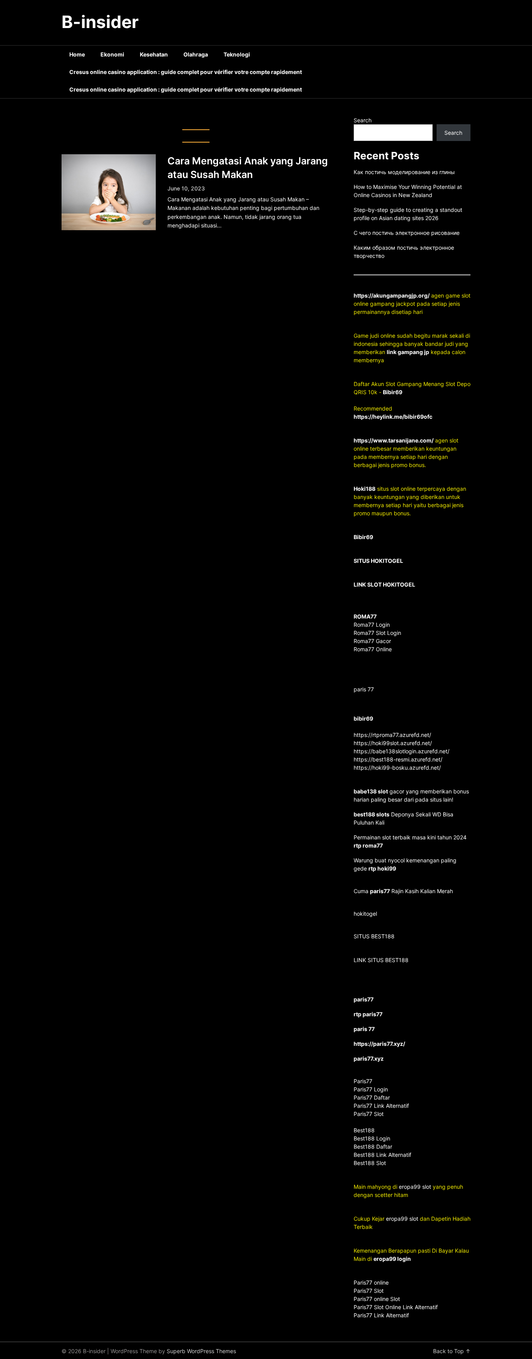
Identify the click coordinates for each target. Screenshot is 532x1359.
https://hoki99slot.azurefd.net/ (393, 743)
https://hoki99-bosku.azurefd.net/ (397, 767)
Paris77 (363, 1081)
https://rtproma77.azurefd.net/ (392, 734)
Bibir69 (392, 392)
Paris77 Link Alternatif (381, 1315)
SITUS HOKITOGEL (378, 560)
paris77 (380, 891)
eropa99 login (392, 1258)
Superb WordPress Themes (201, 1351)
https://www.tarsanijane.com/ (393, 440)
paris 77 (364, 689)
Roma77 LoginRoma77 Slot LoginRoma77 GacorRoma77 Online (377, 632)
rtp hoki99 (382, 868)
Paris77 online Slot (378, 1299)
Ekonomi (112, 54)
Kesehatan (154, 54)
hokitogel (365, 913)
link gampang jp (408, 352)
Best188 (364, 1130)
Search (363, 120)
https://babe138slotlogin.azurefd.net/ (401, 751)
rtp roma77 (368, 845)
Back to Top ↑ (451, 1351)
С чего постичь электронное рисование (407, 232)
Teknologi (237, 54)
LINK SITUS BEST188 (381, 960)
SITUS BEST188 (374, 936)
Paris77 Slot (369, 1290)
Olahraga (195, 54)
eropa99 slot (415, 1186)
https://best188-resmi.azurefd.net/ (398, 759)
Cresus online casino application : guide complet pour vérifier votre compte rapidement (185, 72)
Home (77, 54)
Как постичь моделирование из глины (404, 172)
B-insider (100, 21)
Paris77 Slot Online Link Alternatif (396, 1307)
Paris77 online (372, 1282)
